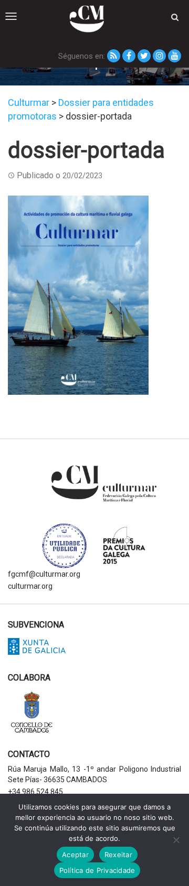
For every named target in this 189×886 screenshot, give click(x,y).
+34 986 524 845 (35, 791)
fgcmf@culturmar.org (44, 574)
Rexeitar (118, 854)
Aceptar (75, 854)
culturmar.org (30, 586)
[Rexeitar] (176, 840)
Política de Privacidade (97, 870)
